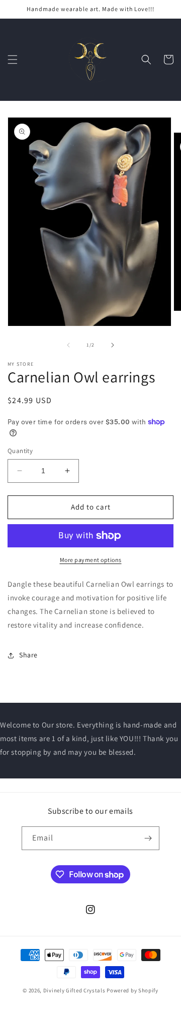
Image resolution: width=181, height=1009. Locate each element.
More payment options (91, 560)
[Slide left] (68, 345)
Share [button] (28, 654)
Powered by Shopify (132, 990)
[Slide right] (113, 345)
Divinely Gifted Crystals (74, 990)
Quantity (20, 450)
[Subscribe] (148, 838)
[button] (13, 59)
